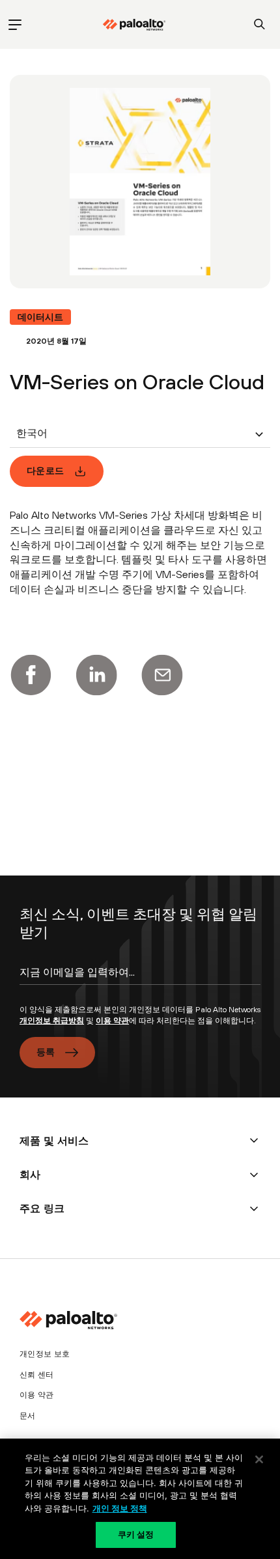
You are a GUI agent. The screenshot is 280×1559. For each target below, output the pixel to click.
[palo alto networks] (134, 25)
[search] (259, 24)
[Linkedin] (96, 675)
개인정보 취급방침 (52, 1020)
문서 (28, 1415)
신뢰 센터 (37, 1374)
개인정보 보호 (45, 1354)
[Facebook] (30, 675)
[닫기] (259, 1459)
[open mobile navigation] (14, 24)
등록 (45, 1052)
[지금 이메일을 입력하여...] (140, 983)
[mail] (162, 675)
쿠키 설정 (136, 1534)
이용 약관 (112, 1020)
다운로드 (45, 470)
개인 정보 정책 (119, 1508)
